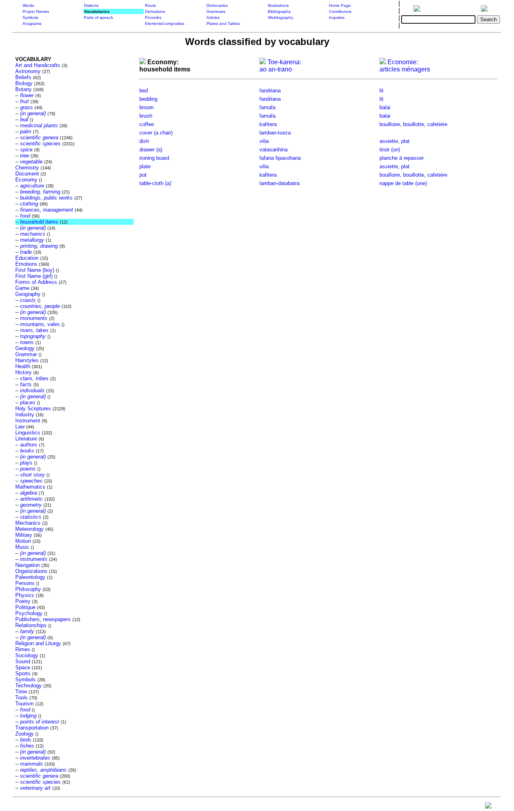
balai (384, 107)
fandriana (270, 91)
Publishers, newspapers (43, 619)
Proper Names (35, 11)
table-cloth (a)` (156, 183)
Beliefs (23, 77)
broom (146, 107)
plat (405, 141)
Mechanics (28, 523)
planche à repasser (401, 158)
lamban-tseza (275, 133)
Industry (24, 415)
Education (27, 258)
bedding (148, 99)
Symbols (30, 17)
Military (23, 535)
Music (22, 547)
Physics (24, 595)
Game (22, 288)
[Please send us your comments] (488, 807)
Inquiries (337, 17)
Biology (24, 83)
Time (21, 692)
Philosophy (28, 589)
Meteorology (29, 529)
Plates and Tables (223, 23)
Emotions (26, 264)
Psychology (29, 613)
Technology (28, 686)
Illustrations (278, 5)
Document (27, 174)
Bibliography (279, 11)
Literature (26, 439)
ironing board (154, 158)
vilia (264, 141)
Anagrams (31, 23)
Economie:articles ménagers (404, 66)
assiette (388, 141)
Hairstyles (27, 360)
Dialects (91, 5)
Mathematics (30, 487)
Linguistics (27, 433)
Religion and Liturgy (38, 643)
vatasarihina (273, 150)
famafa (267, 107)
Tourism (24, 704)
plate (145, 166)
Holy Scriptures (33, 409)
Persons (25, 583)
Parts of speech (98, 17)
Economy (26, 180)
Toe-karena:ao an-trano (280, 66)
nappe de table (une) (403, 183)
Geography (28, 294)
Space (22, 667)
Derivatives (155, 11)
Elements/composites (164, 23)
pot (143, 175)
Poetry (23, 601)
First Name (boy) (34, 270)
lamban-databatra (279, 183)
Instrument (27, 421)
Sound (22, 661)
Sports (23, 673)
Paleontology (30, 577)
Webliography (280, 17)
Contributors (340, 11)
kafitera (268, 124)
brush (145, 116)
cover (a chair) (156, 133)
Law (19, 427)
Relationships (31, 625)
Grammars (215, 11)
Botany (23, 89)
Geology (25, 348)
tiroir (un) (389, 150)
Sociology (26, 655)
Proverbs (153, 17)
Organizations (31, 571)
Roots (150, 5)
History (23, 372)
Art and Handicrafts (37, 65)
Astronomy (28, 71)
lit (381, 91)
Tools (21, 698)
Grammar (26, 354)
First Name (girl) (34, 276)
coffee (146, 124)
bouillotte (413, 124)
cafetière (437, 124)
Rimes (22, 649)
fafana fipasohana (280, 158)
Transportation (32, 728)
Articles (213, 17)
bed (143, 91)
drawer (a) (150, 150)
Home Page (340, 5)
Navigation (27, 565)
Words (28, 5)
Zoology (24, 734)
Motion (23, 541)
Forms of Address (36, 282)
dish (144, 141)
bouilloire (389, 124)
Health (22, 366)
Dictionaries (217, 5)
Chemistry (27, 168)
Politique (25, 607)
